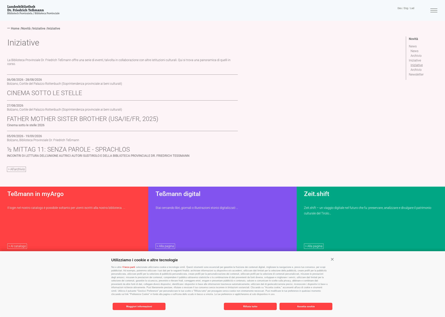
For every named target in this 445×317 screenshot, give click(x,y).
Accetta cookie (306, 306)
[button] (332, 259)
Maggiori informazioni (139, 306)
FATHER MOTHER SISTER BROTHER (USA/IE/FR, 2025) (82, 119)
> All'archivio (16, 169)
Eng (406, 8)
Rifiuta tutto (250, 306)
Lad (412, 8)
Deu (400, 8)
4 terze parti (128, 267)
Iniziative (415, 60)
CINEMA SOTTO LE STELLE (44, 93)
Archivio (416, 55)
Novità (413, 39)
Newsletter (416, 74)
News (413, 46)
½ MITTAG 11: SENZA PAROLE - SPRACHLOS (68, 149)
